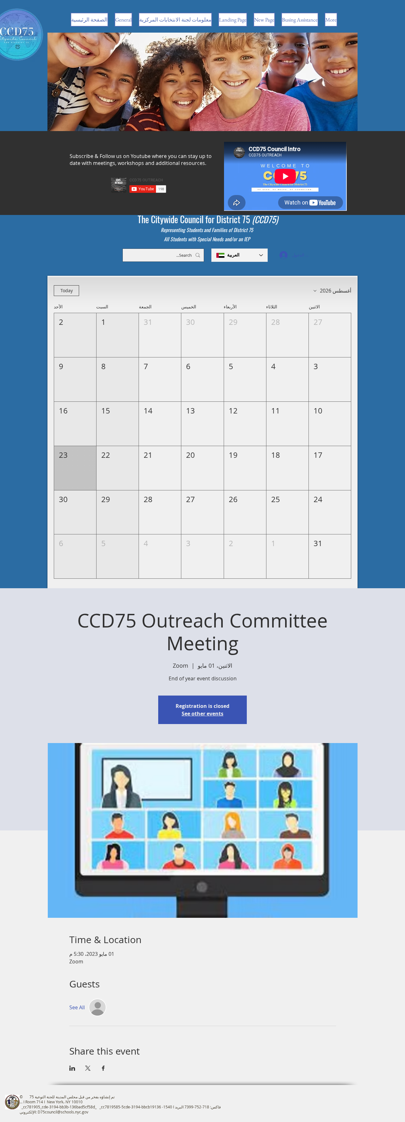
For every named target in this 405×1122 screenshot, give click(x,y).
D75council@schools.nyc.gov (63, 1111)
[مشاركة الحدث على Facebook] (103, 1068)
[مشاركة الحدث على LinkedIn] (72, 1068)
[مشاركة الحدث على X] (88, 1068)
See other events (202, 713)
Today (66, 290)
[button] (329, 335)
